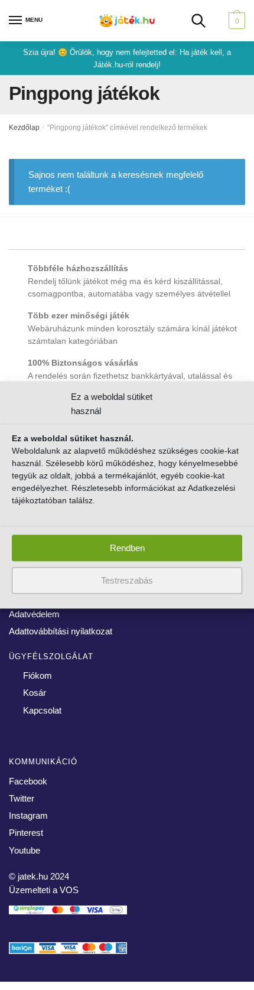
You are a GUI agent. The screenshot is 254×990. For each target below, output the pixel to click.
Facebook (28, 781)
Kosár (34, 693)
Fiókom (37, 675)
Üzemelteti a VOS (44, 890)
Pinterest (26, 833)
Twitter (21, 798)
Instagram (28, 815)
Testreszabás (127, 580)
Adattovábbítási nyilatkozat (60, 631)
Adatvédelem (34, 614)
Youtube (24, 850)
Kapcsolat (42, 710)
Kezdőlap (24, 127)
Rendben (127, 548)
